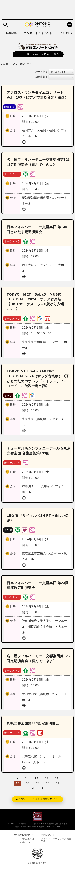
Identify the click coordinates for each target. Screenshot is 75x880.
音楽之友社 (28, 838)
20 (33, 788)
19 (57, 783)
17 (37, 783)
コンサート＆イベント (38, 33)
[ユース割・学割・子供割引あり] (25, 173)
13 (46, 778)
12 (36, 778)
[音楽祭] (40, 318)
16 (27, 783)
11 (26, 778)
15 (17, 783)
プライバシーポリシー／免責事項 (56, 839)
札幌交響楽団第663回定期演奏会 (33, 723)
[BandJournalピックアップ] (47, 318)
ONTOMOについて (24, 835)
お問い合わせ (48, 835)
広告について (27, 842)
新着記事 (11, 33)
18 (47, 783)
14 (56, 778)
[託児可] (20, 106)
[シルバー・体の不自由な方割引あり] (24, 529)
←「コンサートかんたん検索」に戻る (38, 54)
